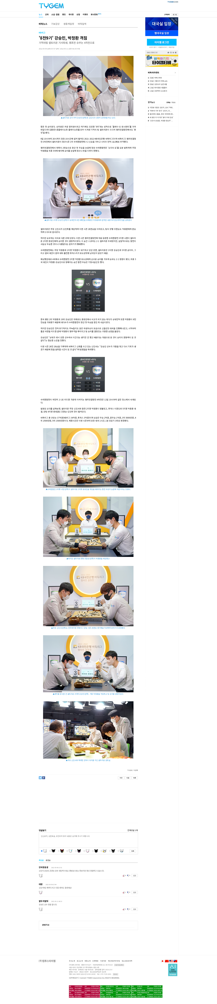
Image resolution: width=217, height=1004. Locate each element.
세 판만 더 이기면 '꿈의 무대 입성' (160, 117)
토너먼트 (94, 14)
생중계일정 (68, 23)
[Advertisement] (88, 801)
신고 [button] (134, 875)
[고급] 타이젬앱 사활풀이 (157, 87)
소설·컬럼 (55, 14)
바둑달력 (82, 23)
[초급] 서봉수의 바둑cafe (157, 81)
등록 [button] (132, 851)
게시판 (71, 14)
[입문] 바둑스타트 (155, 77)
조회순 (168, 102)
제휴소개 (88, 961)
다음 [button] (127, 778)
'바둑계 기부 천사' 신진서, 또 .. (159, 111)
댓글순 (173, 102)
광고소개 (80, 961)
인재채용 (95, 961)
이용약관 (103, 961)
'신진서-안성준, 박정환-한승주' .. (160, 120)
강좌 (47, 14)
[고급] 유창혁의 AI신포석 (157, 91)
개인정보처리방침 (114, 961)
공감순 (48, 860)
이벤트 (85, 14)
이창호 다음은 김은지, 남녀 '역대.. (160, 107)
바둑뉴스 (43, 23)
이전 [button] (121, 778)
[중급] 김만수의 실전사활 (157, 84)
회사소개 (72, 961)
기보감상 (55, 23)
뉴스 (40, 14)
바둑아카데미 (153, 72)
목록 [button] (134, 778)
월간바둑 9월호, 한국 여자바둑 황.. (161, 114)
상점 (78, 14)
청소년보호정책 (127, 961)
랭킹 (64, 14)
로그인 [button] (175, 14)
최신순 (41, 860)
